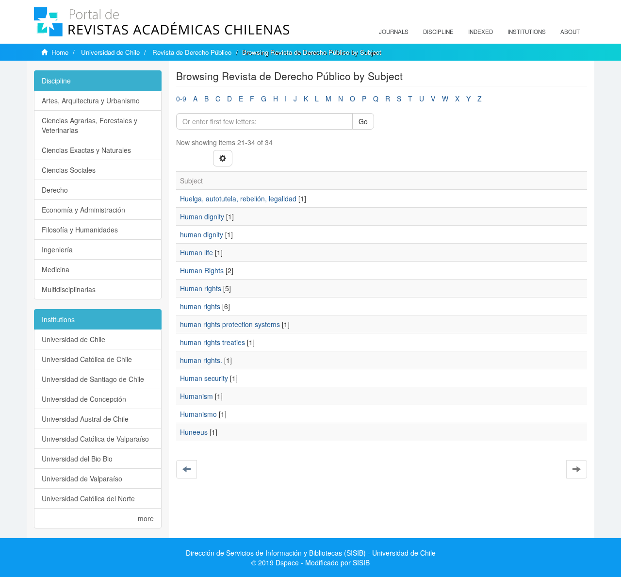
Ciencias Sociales (69, 170)
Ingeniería (57, 249)
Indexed (480, 31)
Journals (394, 31)
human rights (200, 306)
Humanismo (198, 414)
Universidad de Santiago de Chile (93, 379)
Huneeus (194, 432)
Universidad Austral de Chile (85, 419)
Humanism (196, 396)
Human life (196, 252)
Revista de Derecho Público (191, 52)
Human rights (200, 288)
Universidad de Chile (110, 52)
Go (363, 121)
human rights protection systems (230, 324)
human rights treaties (212, 342)
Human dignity (202, 216)
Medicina (55, 269)
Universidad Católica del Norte (88, 498)
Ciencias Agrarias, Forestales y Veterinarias (89, 125)
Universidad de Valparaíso (82, 478)
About (570, 31)
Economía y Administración (83, 209)
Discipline (438, 31)
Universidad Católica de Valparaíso (95, 439)
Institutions (526, 31)
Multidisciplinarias (69, 289)
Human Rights (202, 270)
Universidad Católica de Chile (87, 359)
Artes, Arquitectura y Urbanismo (91, 100)
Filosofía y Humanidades (80, 229)
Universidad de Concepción (84, 399)
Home (59, 52)
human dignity (201, 234)
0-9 (181, 98)
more (146, 518)
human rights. (201, 360)
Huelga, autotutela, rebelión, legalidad (238, 198)
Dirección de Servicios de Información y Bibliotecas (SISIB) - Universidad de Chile (311, 553)
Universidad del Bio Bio (77, 458)
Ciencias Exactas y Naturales (86, 150)
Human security (204, 378)
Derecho (55, 190)
